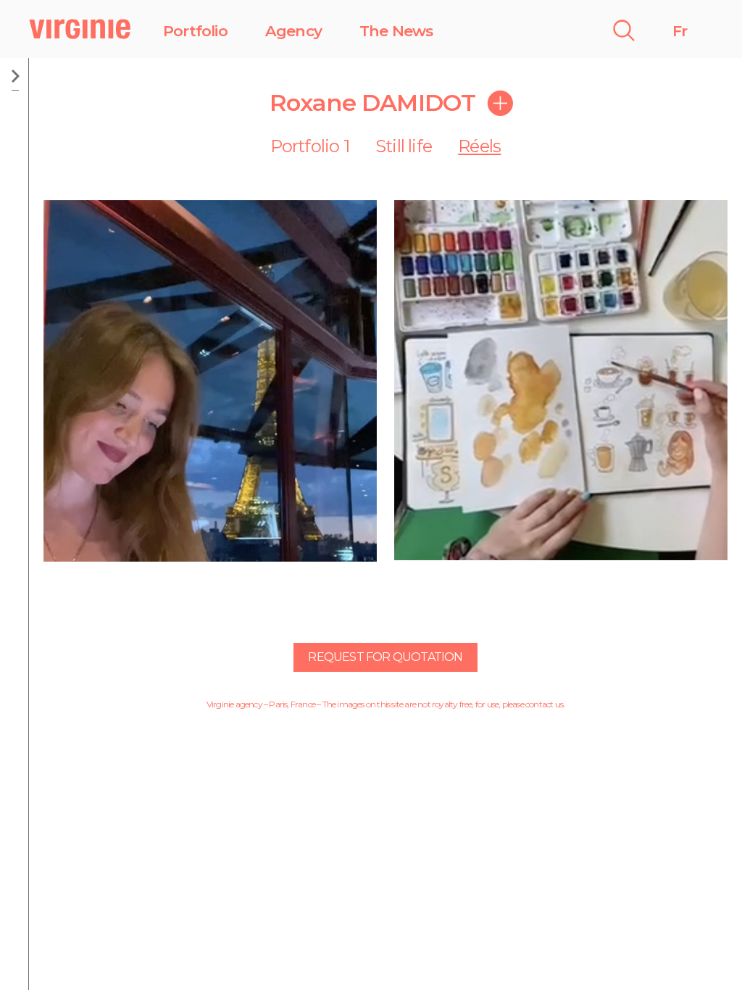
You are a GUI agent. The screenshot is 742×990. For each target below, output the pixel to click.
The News (396, 31)
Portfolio (195, 31)
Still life (403, 146)
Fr (679, 31)
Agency (293, 31)
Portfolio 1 (309, 146)
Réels (479, 146)
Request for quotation (385, 657)
